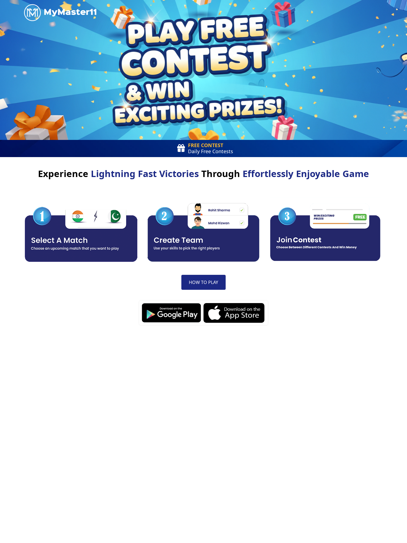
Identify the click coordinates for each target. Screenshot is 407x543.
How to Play (203, 282)
